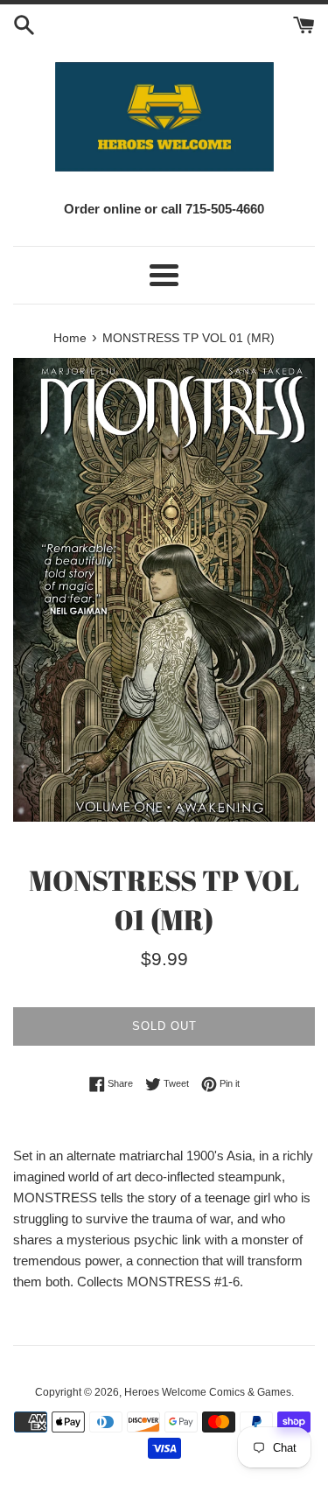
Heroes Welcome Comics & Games (207, 1392)
